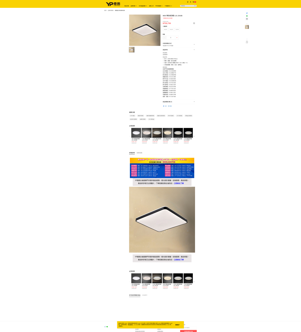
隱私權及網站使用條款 (140, 331)
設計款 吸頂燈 (133, 119)
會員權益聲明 (160, 331)
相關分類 (132, 112)
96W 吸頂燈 (170, 115)
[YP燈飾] (113, 4)
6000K (177, 29)
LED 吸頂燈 (179, 115)
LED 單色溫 (151, 119)
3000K (165, 29)
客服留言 (159, 329)
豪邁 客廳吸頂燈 (150, 115)
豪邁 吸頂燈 (140, 115)
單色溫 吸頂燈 (188, 115)
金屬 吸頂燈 (142, 119)
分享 (165, 106)
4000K (171, 29)
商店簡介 (137, 329)
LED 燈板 (132, 115)
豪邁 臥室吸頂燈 (161, 115)
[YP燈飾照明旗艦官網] (162, 179)
